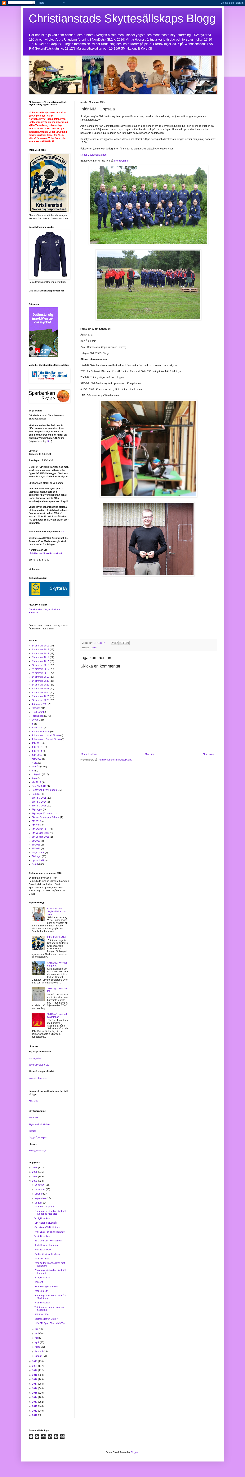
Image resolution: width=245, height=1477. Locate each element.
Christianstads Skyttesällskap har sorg (56, 911)
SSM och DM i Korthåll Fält (48, 1240)
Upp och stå (38, 860)
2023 (35, 1181)
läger (34, 778)
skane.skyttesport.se (38, 1077)
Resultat (36, 794)
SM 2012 (36, 821)
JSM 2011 (37, 743)
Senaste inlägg (89, 754)
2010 (35, 1415)
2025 (35, 1172)
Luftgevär (36, 774)
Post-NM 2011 (39, 786)
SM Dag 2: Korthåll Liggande (57, 964)
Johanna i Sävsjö (41, 731)
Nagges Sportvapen (38, 1137)
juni (37, 1333)
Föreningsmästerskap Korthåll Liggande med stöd (50, 1212)
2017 (35, 1383)
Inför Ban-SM (41, 1291)
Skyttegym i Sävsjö (37, 1150)
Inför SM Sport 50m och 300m (49, 1323)
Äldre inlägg (209, 754)
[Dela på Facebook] (124, 643)
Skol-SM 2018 (39, 805)
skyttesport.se (35, 1058)
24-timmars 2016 (40, 665)
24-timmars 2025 (40, 696)
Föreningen (38, 716)
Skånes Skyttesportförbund (46, 817)
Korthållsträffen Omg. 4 (46, 1319)
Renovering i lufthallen (46, 1286)
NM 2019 (36, 782)
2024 (35, 1176)
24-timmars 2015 (40, 661)
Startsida (149, 754)
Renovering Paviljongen (44, 790)
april (37, 1342)
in (32, 723)
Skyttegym (37, 809)
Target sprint (38, 852)
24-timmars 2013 (40, 653)
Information (37, 727)
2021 (35, 1366)
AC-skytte (33, 1100)
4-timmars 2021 (40, 704)
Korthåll (36, 766)
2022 (35, 1361)
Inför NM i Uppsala (44, 1206)
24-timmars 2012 (40, 649)
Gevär (94, 647)
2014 (35, 1397)
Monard (32, 1130)
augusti (39, 1202)
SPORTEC (34, 1117)
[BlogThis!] (117, 643)
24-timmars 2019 (40, 677)
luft (33, 770)
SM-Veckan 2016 (40, 833)
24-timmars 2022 (40, 684)
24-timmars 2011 (40, 645)
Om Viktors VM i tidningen (47, 1227)
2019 (35, 1375)
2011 (35, 1410)
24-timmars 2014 (40, 657)
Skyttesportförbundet (42, 813)
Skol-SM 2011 (39, 797)
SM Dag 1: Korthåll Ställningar (57, 1015)
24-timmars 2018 (40, 673)
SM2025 (36, 844)
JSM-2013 (37, 755)
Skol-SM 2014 (39, 802)
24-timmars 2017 (40, 669)
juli (36, 1329)
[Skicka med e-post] (113, 643)
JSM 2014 (37, 751)
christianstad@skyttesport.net (45, 553)
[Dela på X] (120, 643)
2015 (35, 1392)
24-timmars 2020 (40, 681)
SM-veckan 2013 (40, 829)
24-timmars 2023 (40, 688)
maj (37, 1338)
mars (38, 1347)
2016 (35, 1388)
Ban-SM (38, 1282)
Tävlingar (36, 856)
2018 (35, 1379)
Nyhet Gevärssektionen (93, 154)
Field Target (38, 712)
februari (39, 1351)
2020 (35, 1370)
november (40, 1189)
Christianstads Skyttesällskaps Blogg (122, 18)
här (49, 441)
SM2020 (36, 841)
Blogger (135, 1452)
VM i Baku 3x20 (42, 1249)
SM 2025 (36, 825)
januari (39, 1356)
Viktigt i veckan (42, 1218)
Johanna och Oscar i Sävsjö (46, 739)
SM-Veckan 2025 (40, 837)
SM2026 (36, 848)
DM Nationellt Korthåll (45, 1223)
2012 (35, 1406)
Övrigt (35, 864)
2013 (35, 1401)
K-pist (35, 762)
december (40, 1184)
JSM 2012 (37, 747)
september (41, 1198)
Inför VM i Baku (42, 1258)
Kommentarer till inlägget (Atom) (115, 759)
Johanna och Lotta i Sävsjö (46, 735)
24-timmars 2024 (40, 692)
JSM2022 (37, 758)
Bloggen (36, 708)
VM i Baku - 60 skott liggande (49, 1232)
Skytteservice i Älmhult (39, 1124)
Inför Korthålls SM (56, 937)
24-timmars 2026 (40, 700)
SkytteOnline (121, 160)
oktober (39, 1193)
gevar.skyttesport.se (39, 1064)
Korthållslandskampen (46, 1245)
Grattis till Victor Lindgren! (47, 1254)
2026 (35, 1167)
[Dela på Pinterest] (128, 643)
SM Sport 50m (41, 1314)
